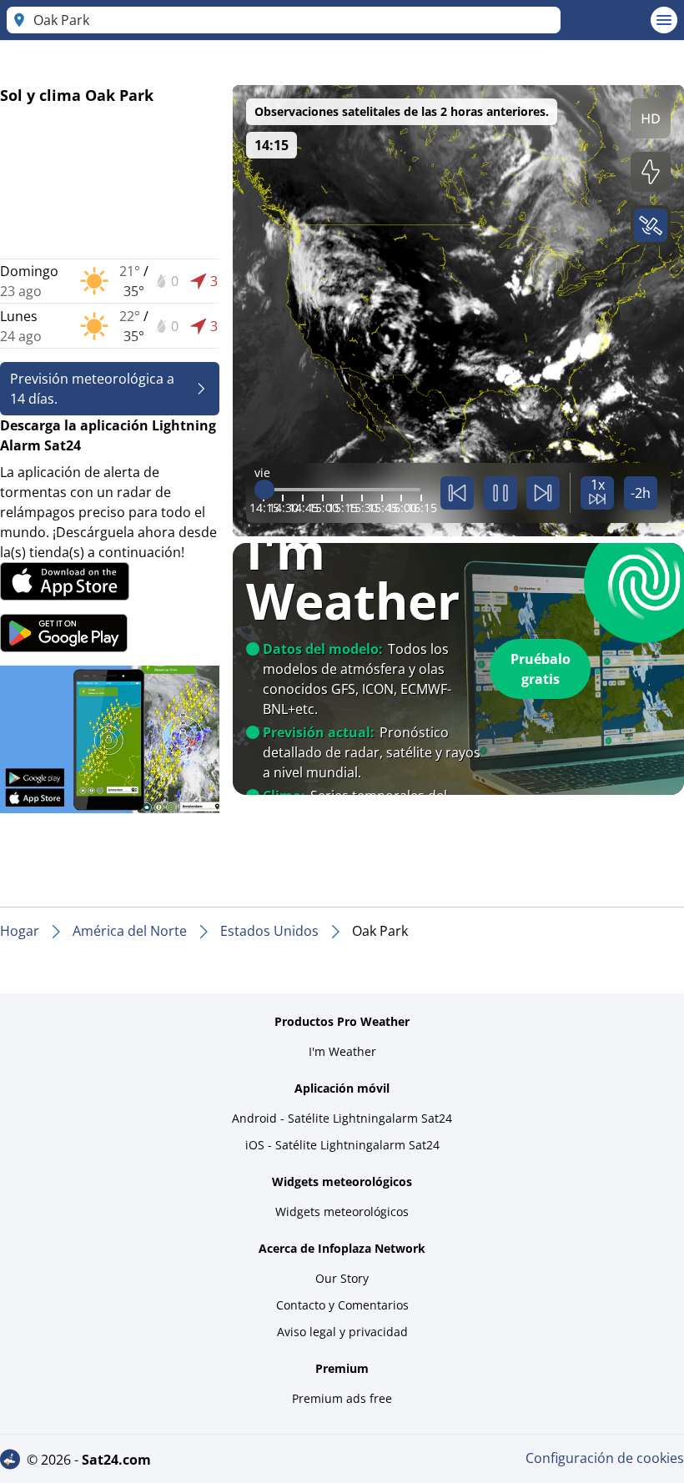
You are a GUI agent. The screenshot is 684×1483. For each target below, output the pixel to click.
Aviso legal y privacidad (342, 1332)
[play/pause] (500, 493)
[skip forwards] (543, 493)
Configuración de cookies (605, 1458)
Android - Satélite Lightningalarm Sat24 (342, 1118)
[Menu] (664, 20)
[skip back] (457, 493)
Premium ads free (342, 1398)
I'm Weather (342, 1051)
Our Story (342, 1278)
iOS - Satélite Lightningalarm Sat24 (342, 1145)
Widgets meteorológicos (342, 1211)
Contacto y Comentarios (342, 1305)
